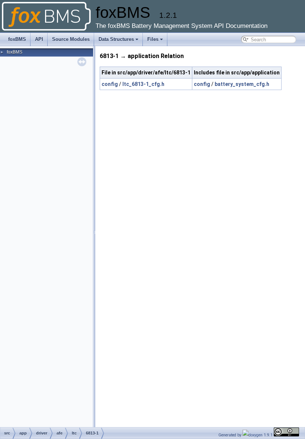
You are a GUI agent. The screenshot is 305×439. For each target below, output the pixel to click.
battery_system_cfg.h (242, 84)
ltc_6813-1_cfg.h (143, 84)
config (110, 84)
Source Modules (71, 39)
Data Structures (116, 39)
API (39, 39)
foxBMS (17, 39)
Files (152, 39)
